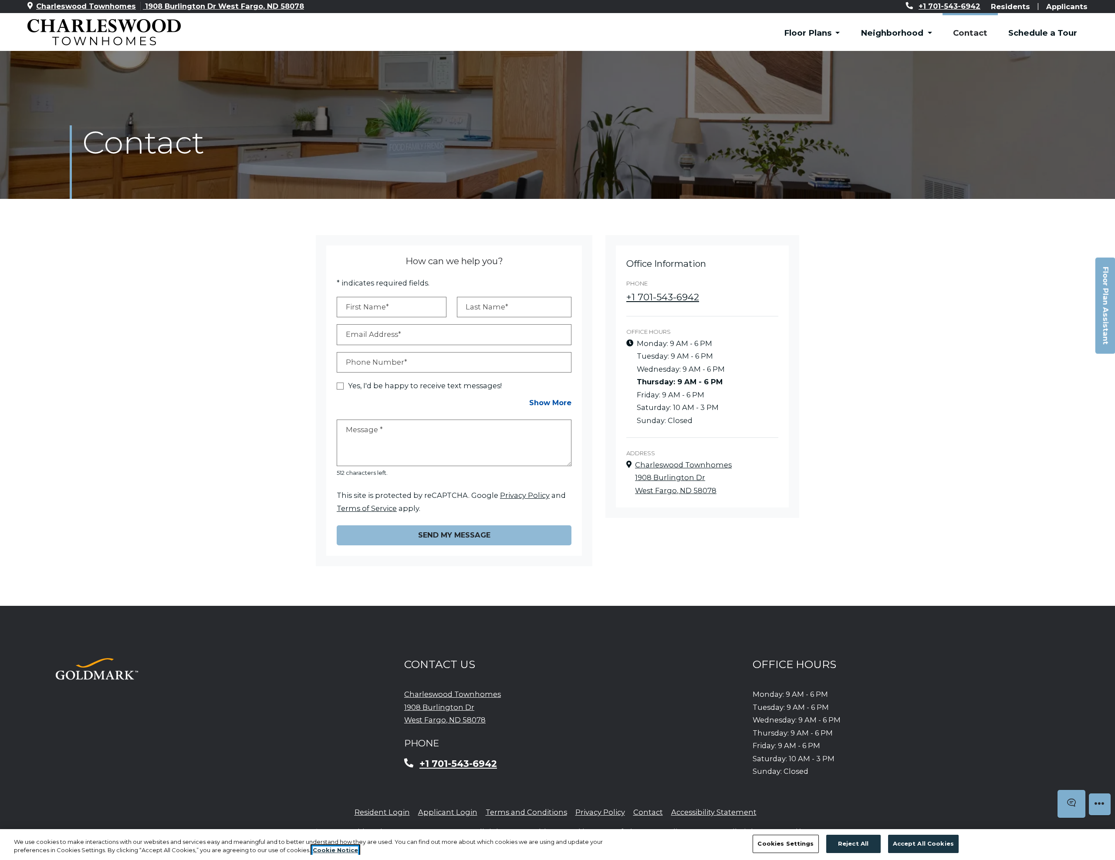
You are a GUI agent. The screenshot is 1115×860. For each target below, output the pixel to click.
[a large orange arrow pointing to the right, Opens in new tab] (97, 669)
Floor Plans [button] (809, 33)
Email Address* (373, 334)
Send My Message (454, 535)
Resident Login (382, 811)
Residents (1010, 6)
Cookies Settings (785, 843)
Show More (550, 402)
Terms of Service (367, 508)
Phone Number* (376, 362)
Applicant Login (447, 811)
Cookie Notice (335, 850)
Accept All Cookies (923, 843)
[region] (557, 844)
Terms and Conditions (526, 811)
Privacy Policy (525, 495)
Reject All (853, 843)
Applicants (1067, 6)
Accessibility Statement (714, 811)
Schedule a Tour (1042, 33)
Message (364, 429)
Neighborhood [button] (893, 33)
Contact (970, 33)
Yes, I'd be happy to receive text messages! (425, 385)
